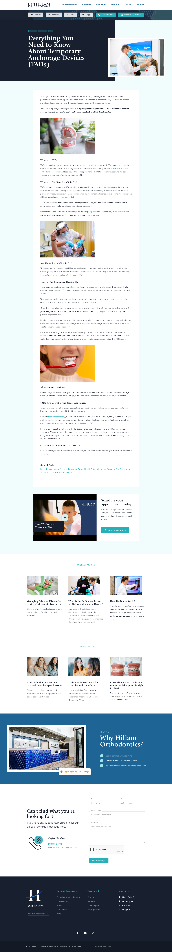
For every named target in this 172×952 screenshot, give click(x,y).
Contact (140, 5)
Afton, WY (126, 905)
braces (117, 168)
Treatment (42, 31)
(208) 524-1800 (55, 844)
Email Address (96, 811)
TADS (50, 31)
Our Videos (62, 909)
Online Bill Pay (63, 901)
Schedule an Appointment (69, 897)
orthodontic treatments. (51, 171)
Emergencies (94, 909)
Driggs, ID (126, 909)
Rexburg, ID (127, 901)
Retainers (92, 901)
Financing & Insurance (103, 946)
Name (93, 799)
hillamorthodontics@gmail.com (62, 847)
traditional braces (56, 416)
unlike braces (118, 211)
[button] (70, 5)
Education (32, 31)
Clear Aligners (94, 905)
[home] (38, 5)
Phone (123, 799)
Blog (59, 913)
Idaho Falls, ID (128, 897)
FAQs (59, 905)
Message (94, 823)
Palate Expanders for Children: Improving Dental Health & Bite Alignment (73, 469)
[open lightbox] (64, 517)
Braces (91, 897)
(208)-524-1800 (35, 905)
